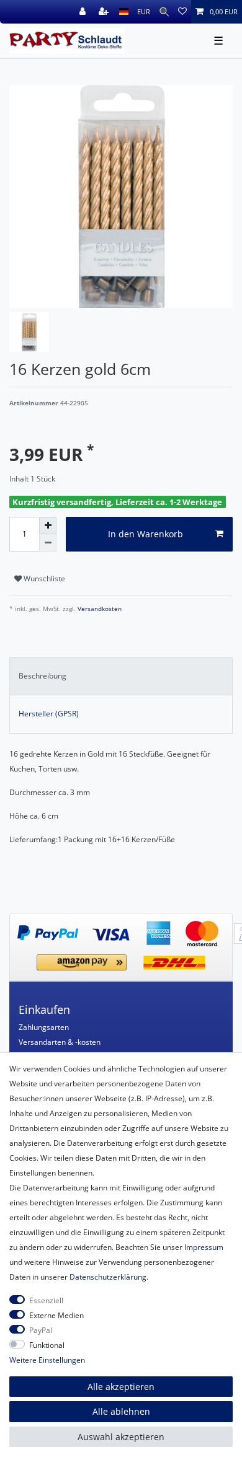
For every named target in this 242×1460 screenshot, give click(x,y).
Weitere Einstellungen (47, 1360)
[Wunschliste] (182, 12)
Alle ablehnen (121, 1411)
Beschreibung (42, 676)
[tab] (121, 676)
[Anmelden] (83, 12)
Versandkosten (99, 609)
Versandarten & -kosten (60, 1042)
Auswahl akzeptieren (121, 1437)
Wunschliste (43, 578)
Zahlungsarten (44, 1027)
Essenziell (46, 1300)
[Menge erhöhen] (47, 525)
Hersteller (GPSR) (49, 713)
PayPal (40, 1330)
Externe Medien (56, 1315)
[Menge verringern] (47, 543)
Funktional (47, 1345)
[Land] (124, 12)
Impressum (203, 1247)
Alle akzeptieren (121, 1386)
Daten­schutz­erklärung (107, 1277)
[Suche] (164, 12)
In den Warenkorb (145, 534)
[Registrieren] (104, 12)
